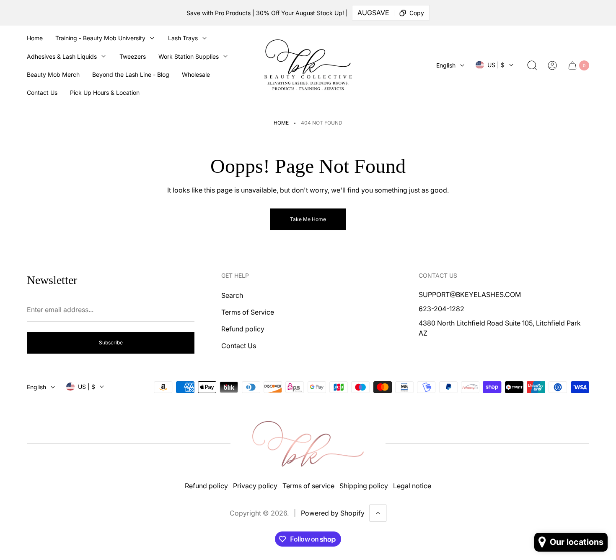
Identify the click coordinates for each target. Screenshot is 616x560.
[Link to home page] (308, 444)
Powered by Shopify (333, 513)
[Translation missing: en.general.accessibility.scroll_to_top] (378, 513)
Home (281, 123)
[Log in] (552, 65)
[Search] (532, 65)
